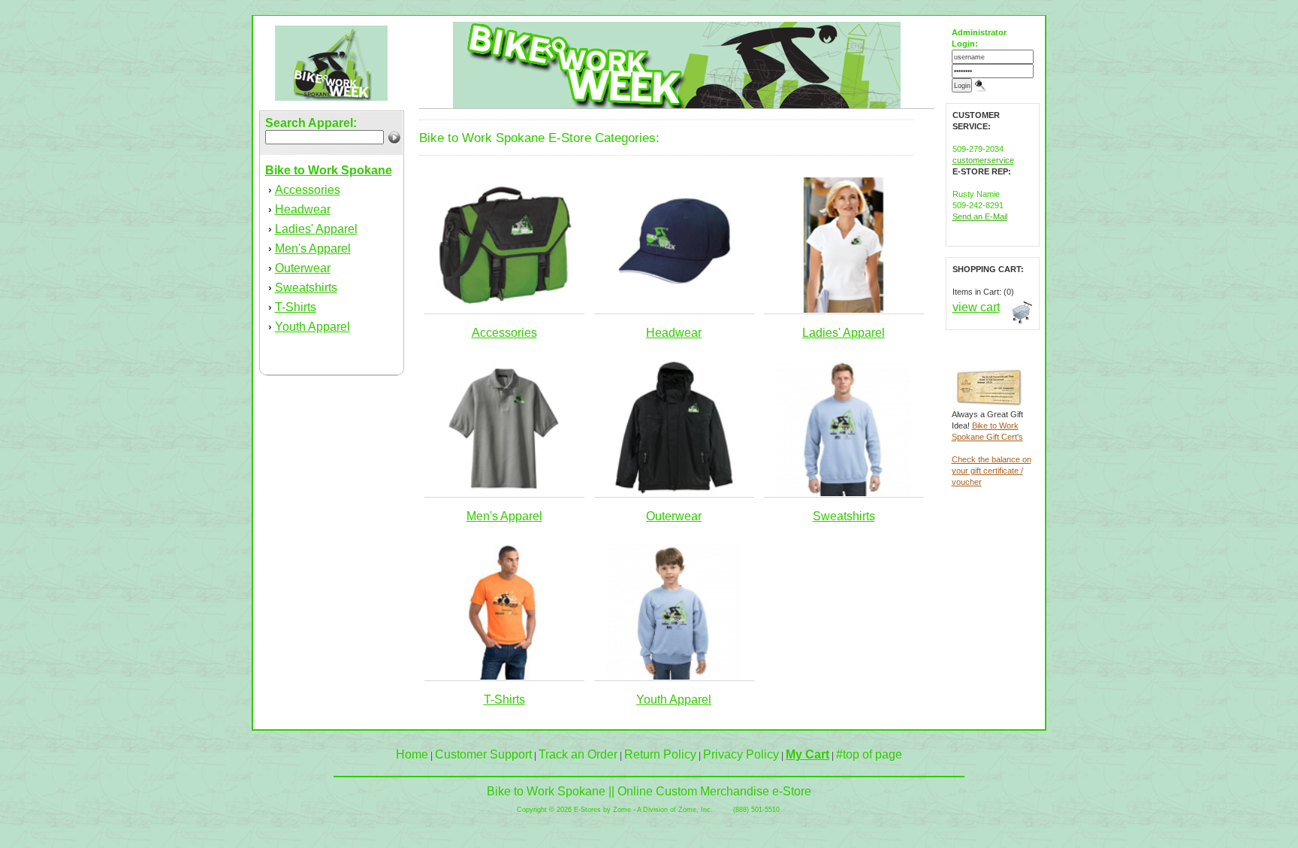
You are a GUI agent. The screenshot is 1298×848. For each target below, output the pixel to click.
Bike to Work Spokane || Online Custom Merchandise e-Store (649, 791)
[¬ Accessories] (504, 309)
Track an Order (578, 754)
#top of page (869, 754)
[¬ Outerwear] (673, 493)
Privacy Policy (741, 754)
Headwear (303, 209)
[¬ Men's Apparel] (504, 493)
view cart (976, 307)
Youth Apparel (312, 326)
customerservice (983, 160)
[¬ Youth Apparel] (673, 676)
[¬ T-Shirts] (504, 676)
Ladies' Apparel (316, 229)
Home (412, 754)
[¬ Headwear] (673, 309)
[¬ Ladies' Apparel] (843, 309)
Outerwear (303, 268)
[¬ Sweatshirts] (843, 493)
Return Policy (660, 754)
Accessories (307, 189)
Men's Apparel (313, 248)
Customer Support (483, 754)
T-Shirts (295, 307)
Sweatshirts (306, 287)
